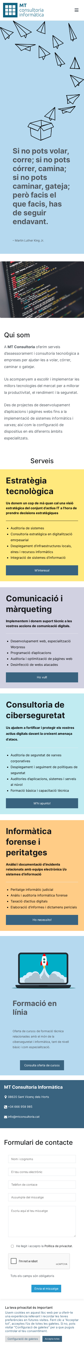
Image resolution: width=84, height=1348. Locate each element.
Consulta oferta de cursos (42, 1065)
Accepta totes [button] (52, 1338)
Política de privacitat (58, 1246)
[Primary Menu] (76, 10)
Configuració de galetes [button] (23, 1338)
